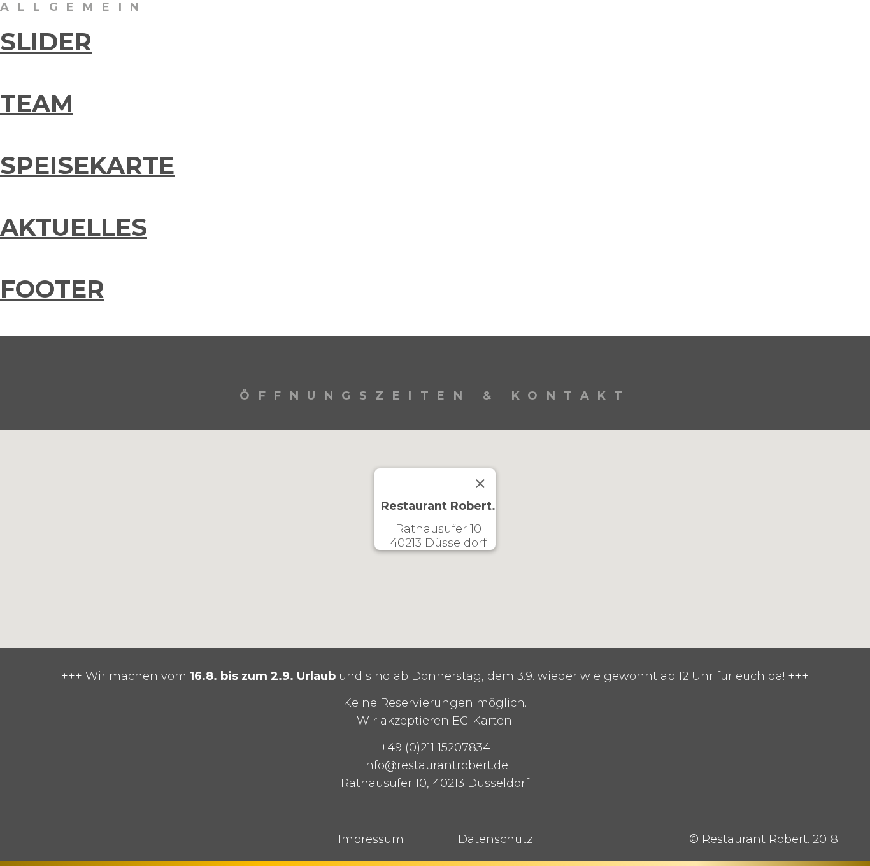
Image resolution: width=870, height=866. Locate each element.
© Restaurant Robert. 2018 (763, 839)
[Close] (480, 483)
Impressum (371, 839)
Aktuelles (73, 227)
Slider (46, 42)
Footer (52, 289)
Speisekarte (87, 165)
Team (36, 104)
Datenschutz (495, 839)
